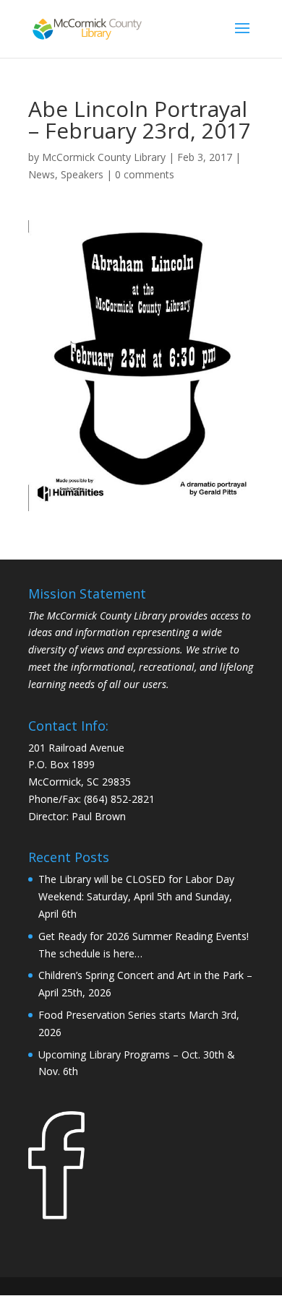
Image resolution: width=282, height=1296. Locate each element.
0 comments (144, 174)
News (41, 174)
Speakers (82, 174)
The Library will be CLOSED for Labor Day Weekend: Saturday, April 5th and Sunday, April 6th (136, 896)
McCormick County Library (104, 157)
